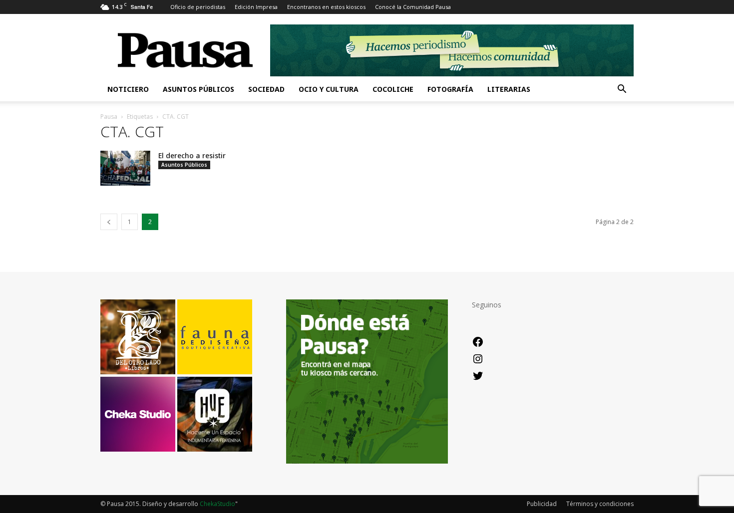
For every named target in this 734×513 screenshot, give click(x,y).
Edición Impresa (256, 6)
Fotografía (450, 89)
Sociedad (266, 89)
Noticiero (128, 89)
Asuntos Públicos (198, 89)
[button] (622, 90)
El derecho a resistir (192, 155)
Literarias (508, 89)
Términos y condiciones (600, 504)
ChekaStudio (217, 504)
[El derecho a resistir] (125, 168)
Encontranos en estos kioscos (326, 6)
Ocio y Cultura (329, 89)
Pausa (108, 116)
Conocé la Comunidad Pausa (413, 6)
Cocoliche (392, 89)
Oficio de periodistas (197, 6)
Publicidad (542, 504)
